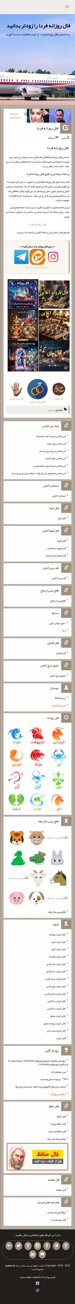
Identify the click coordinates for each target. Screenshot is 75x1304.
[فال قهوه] (54, 326)
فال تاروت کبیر (58, 941)
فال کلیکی (61, 653)
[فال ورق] (23, 356)
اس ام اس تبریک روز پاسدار (52, 450)
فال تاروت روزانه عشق (55, 1023)
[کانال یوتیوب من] (42, 1254)
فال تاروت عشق (58, 1015)
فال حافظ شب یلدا (57, 1131)
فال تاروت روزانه (57, 934)
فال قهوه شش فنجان (56, 555)
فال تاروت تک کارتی (56, 963)
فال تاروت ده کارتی (56, 1008)
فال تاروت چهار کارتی (55, 978)
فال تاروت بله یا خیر (56, 1030)
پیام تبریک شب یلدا (56, 1138)
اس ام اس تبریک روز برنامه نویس (49, 465)
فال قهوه (61, 540)
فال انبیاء (61, 518)
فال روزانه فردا (47, 128)
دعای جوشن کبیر (57, 623)
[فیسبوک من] (47, 1246)
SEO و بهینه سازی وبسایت (54, 1079)
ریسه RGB (60, 698)
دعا (64, 630)
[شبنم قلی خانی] (15, 116)
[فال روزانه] (23, 295)
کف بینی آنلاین (59, 578)
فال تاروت (61, 1038)
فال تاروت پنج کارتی (56, 986)
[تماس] (28, 1246)
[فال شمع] (23, 326)
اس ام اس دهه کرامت (55, 458)
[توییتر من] (18, 1246)
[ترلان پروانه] (38, 116)
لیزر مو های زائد (58, 1071)
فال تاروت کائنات (57, 956)
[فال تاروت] (54, 295)
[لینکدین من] (32, 1254)
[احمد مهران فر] (60, 116)
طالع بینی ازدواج (58, 600)
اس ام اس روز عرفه (56, 443)
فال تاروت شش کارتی (55, 993)
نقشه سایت (25, 1277)
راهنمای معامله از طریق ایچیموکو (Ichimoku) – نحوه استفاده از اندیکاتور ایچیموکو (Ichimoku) (37, 1062)
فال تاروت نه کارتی (56, 1001)
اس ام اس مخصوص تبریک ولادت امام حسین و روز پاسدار (38, 473)
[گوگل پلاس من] (9, 1246)
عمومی (51, 409)
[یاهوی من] (66, 1246)
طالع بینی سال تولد (57, 911)
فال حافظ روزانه (58, 1123)
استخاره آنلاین (59, 495)
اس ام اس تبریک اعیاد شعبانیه (51, 436)
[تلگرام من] (56, 1246)
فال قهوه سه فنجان (56, 548)
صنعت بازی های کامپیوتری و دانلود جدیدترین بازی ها (40, 1086)
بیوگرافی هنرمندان (56, 1212)
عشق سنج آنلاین (58, 675)
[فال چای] (54, 356)
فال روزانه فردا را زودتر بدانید (38, 25)
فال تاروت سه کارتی (56, 971)
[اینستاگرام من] (37, 1246)
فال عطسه (61, 1189)
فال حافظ (61, 1116)
